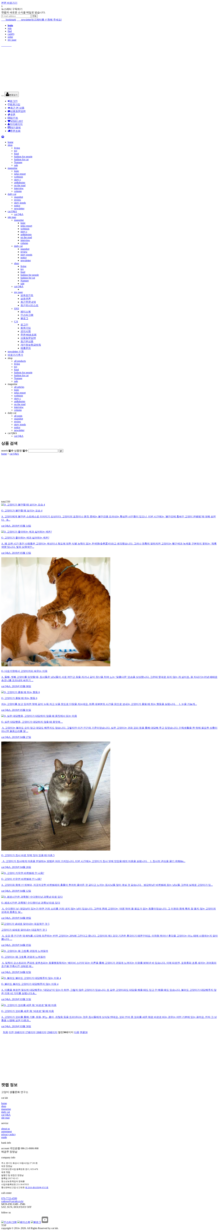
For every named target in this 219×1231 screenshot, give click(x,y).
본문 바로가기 (9, 2)
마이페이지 (16, 124)
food (16, 153)
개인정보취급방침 (31, 344)
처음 (5, 1032)
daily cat (12, 194)
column (18, 191)
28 (41, 1032)
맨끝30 (84, 1032)
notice (17, 205)
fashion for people (23, 156)
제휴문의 (26, 348)
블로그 (24, 318)
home (10, 142)
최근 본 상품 (17, 107)
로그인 (14, 101)
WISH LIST (16, 121)
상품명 (21, 450)
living (17, 148)
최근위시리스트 (29, 305)
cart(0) (11, 34)
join (10, 28)
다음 (76, 1032)
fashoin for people (23, 372)
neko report (20, 174)
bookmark (8, 19)
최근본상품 (27, 341)
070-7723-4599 (9, 1198)
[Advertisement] (97, 69)
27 (30, 1032)
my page (12, 39)
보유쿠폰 (26, 298)
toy (15, 150)
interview (19, 188)
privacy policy (8, 1134)
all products (20, 361)
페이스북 (26, 311)
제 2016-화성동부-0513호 (36, 1187)
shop (10, 145)
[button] (11, 94)
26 (19, 1032)
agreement (6, 1131)
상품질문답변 (18, 111)
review (17, 199)
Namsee (18, 162)
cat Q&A (12, 211)
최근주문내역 (28, 302)
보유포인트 (27, 295)
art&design (19, 182)
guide (4, 1137)
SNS (16, 308)
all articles (19, 387)
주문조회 (15, 131)
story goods (20, 202)
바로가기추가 (15, 355)
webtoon (18, 176)
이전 (11, 1032)
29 (52, 1032)
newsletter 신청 (16, 351)
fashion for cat (21, 159)
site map (12, 217)
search (7, 450)
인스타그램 (27, 315)
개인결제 (15, 127)
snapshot (18, 197)
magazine (12, 168)
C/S (16, 321)
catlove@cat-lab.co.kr (12, 1201)
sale (16, 165)
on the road (19, 185)
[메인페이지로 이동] (109, 45)
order (10, 37)
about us (5, 1128)
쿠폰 (12, 114)
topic (16, 171)
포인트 (14, 118)
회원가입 (15, 104)
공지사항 (26, 331)
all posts (18, 415)
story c (17, 179)
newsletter (24, 19)
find (10, 31)
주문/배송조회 (29, 334)
